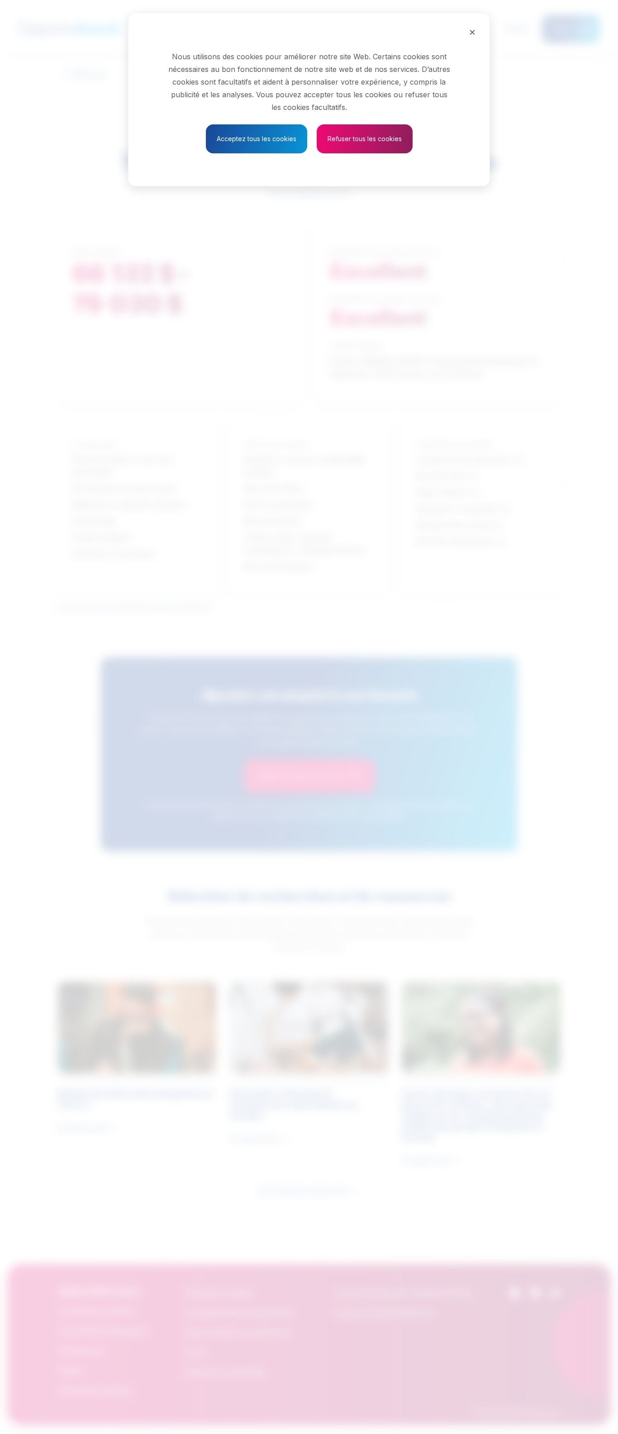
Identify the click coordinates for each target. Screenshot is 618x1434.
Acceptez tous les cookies (256, 138)
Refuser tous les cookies (365, 138)
